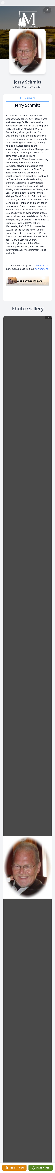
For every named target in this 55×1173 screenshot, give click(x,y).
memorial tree (41, 265)
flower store (41, 268)
